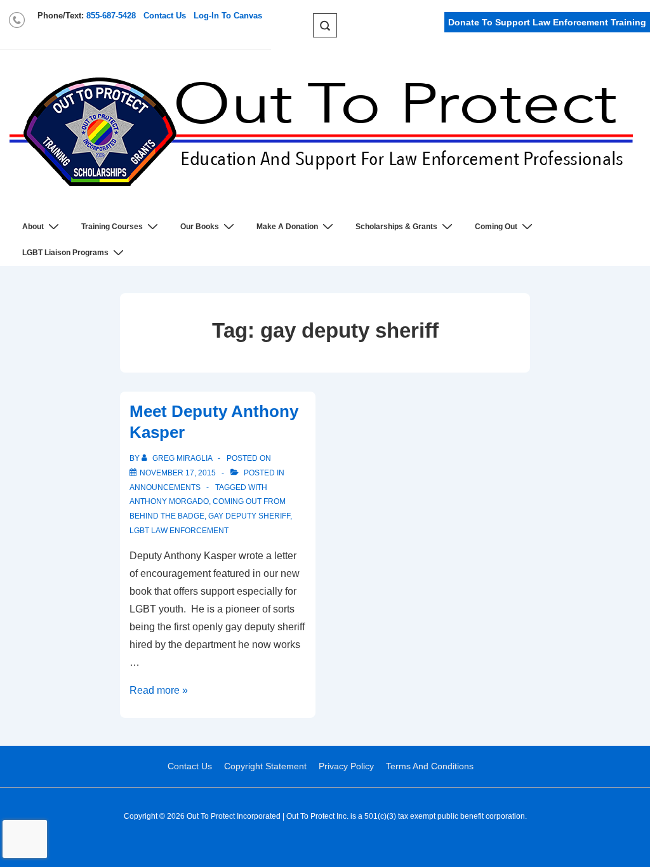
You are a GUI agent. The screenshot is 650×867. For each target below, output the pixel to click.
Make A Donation (287, 226)
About (33, 226)
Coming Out (496, 226)
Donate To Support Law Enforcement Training (547, 22)
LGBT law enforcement (179, 530)
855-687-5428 (111, 15)
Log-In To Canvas (228, 15)
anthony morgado (169, 501)
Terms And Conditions (430, 766)
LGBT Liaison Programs (65, 252)
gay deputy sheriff (249, 516)
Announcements (165, 487)
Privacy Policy (346, 766)
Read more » (158, 690)
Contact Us (164, 15)
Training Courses (112, 226)
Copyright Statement (265, 766)
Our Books (199, 226)
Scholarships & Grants (396, 226)
